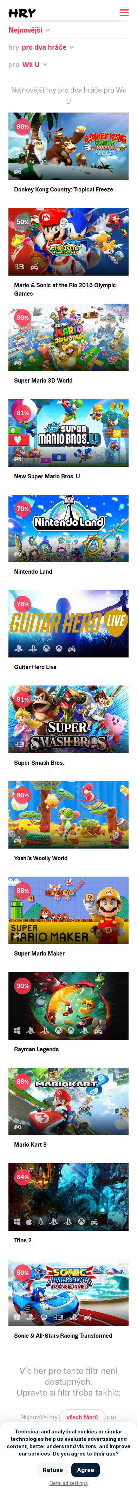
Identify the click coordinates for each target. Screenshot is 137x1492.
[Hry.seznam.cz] (22, 13)
